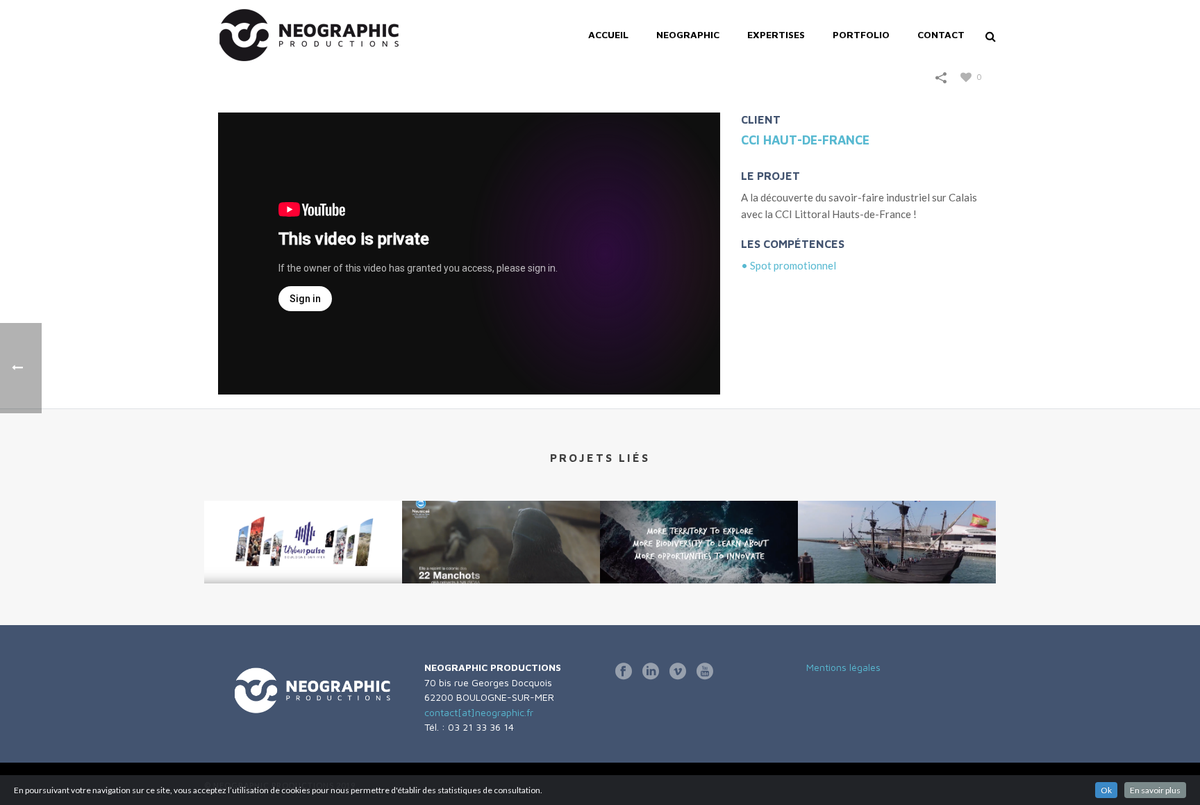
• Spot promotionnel (788, 265)
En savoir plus (1155, 790)
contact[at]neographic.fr (478, 712)
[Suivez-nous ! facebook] (623, 671)
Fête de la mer (897, 546)
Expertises (776, 34)
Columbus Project (699, 531)
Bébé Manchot (501, 546)
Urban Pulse (303, 531)
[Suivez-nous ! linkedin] (650, 671)
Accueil (608, 34)
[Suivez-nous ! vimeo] (677, 671)
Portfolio (861, 34)
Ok (1106, 790)
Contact (941, 34)
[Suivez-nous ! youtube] (705, 671)
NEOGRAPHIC (687, 34)
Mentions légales (843, 667)
